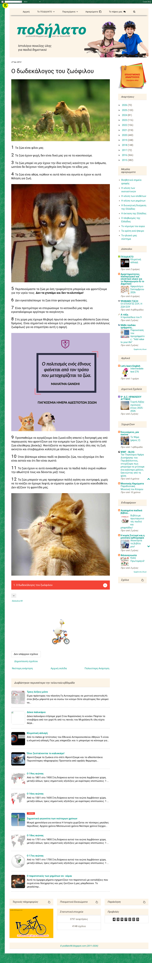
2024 (125, 115)
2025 (125, 110)
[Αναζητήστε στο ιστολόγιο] (134, 11)
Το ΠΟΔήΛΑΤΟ (45, 11)
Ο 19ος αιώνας (35, 773)
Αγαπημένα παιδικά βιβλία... (131, 511)
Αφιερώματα (92, 11)
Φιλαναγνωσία (129, 555)
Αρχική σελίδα (59, 668)
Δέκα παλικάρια (36, 712)
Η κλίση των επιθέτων (133, 196)
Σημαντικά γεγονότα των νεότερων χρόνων (52, 818)
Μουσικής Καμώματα (132, 483)
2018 (125, 145)
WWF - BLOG (127, 452)
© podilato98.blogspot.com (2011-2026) (79, 946)
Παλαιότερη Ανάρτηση (97, 668)
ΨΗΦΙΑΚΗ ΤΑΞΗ (129, 301)
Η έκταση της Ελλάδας (133, 213)
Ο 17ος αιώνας (35, 855)
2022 (125, 125)
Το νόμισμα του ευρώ (133, 226)
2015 (125, 160)
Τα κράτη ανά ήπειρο (132, 230)
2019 (125, 140)
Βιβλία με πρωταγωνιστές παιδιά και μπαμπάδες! (132, 521)
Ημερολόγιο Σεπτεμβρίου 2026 (137, 289)
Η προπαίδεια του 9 (131, 317)
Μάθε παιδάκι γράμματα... (128, 326)
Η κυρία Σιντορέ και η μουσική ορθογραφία (133, 536)
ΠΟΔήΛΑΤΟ (127, 256)
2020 (125, 135)
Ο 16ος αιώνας (35, 793)
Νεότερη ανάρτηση (22, 668)
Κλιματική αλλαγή (37, 733)
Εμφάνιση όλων (140, 349)
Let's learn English (130, 366)
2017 (125, 150)
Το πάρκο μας (116, 11)
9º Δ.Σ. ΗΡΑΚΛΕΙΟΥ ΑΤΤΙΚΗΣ (131, 398)
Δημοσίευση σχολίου (26, 661)
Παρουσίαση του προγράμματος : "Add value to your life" (133, 336)
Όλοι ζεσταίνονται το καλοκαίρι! (45, 753)
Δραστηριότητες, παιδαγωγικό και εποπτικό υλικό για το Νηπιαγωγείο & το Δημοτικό (132, 279)
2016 (125, 155)
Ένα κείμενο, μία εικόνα (130, 433)
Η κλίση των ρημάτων (133, 200)
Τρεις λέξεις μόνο (37, 691)
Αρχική (26, 11)
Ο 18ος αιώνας (35, 835)
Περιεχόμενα (69, 11)
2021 (125, 130)
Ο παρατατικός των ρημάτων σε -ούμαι (49, 875)
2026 (125, 105)
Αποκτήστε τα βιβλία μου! (136, 543)
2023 (125, 120)
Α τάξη (124, 314)
